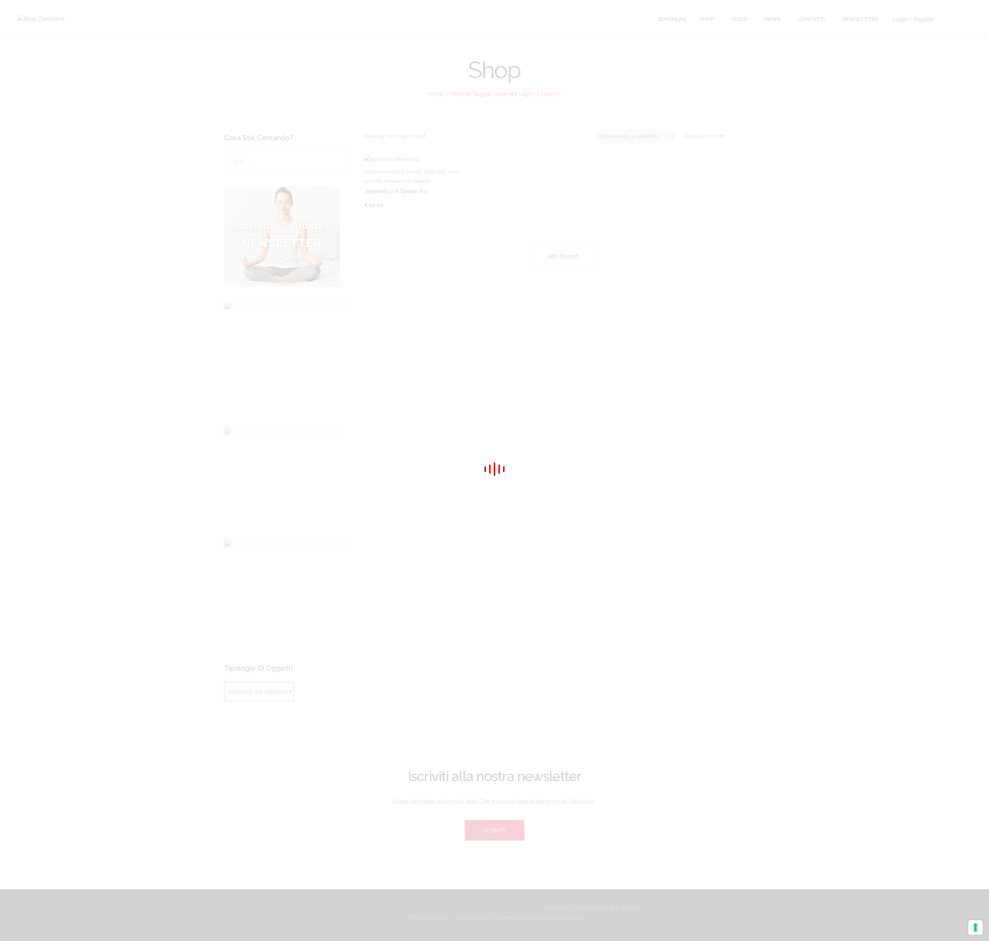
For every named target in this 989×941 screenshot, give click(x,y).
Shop (707, 19)
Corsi (739, 19)
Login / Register (913, 19)
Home (435, 94)
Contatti (811, 19)
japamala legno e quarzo (392, 172)
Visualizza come (703, 136)
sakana (422, 181)
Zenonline (672, 19)
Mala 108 (434, 172)
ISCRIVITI (494, 830)
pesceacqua (397, 181)
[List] (757, 136)
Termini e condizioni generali (540, 918)
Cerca (343, 161)
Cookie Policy (473, 918)
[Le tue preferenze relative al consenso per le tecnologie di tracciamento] (975, 927)
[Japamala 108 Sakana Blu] (425, 159)
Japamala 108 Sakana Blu (395, 191)
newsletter (860, 19)
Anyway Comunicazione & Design (592, 908)
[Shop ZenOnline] (41, 18)
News (772, 19)
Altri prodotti (563, 256)
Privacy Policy (428, 918)
